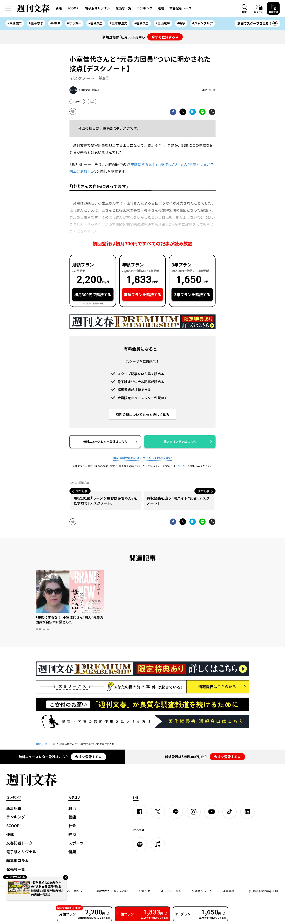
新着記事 (13, 808)
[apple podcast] (158, 844)
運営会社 (228, 890)
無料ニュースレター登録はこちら (105, 441)
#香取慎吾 (95, 23)
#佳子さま (36, 23)
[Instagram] (194, 812)
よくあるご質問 (171, 890)
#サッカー (74, 23)
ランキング (144, 8)
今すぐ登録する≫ (165, 36)
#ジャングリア (202, 23)
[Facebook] (140, 812)
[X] (158, 812)
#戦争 (181, 23)
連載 (161, 8)
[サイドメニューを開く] (8, 8)
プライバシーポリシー (71, 890)
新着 (59, 8)
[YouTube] (211, 812)
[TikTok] (229, 812)
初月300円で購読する (92, 294)
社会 (92, 101)
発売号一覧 (123, 8)
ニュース (77, 101)
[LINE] (176, 812)
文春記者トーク (180, 8)
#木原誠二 (15, 23)
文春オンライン (202, 890)
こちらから (181, 466)
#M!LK (55, 23)
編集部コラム (17, 860)
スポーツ (75, 843)
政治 (72, 808)
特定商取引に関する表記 (112, 890)
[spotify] (140, 844)
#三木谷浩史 (118, 23)
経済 (72, 834)
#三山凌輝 (163, 23)
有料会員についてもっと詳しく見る (142, 414)
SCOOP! (73, 8)
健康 (72, 852)
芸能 (72, 817)
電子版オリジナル (97, 8)
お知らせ (144, 890)
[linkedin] (247, 812)
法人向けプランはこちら (180, 441)
